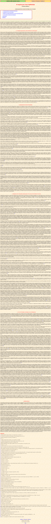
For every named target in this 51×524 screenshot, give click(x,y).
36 (19, 221)
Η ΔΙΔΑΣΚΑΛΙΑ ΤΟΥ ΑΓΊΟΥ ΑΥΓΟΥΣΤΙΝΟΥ (8, 12)
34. (0, 475)
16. (0, 453)
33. (0, 474)
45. (0, 489)
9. (0, 444)
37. (0, 479)
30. (0, 470)
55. (0, 502)
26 (21, 169)
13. (0, 449)
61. (0, 510)
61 (49, 381)
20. (0, 458)
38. (0, 480)
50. (0, 496)
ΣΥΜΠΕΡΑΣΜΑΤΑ (4, 16)
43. (0, 486)
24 (4, 160)
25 (2, 165)
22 (12, 148)
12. (0, 448)
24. (0, 463)
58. (0, 506)
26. (0, 465)
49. (0, 495)
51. (0, 497)
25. (0, 464)
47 (26, 295)
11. (0, 447)
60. (0, 509)
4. (0, 438)
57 (3, 345)
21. (0, 459)
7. (0, 442)
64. (0, 514)
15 (47, 107)
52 (37, 319)
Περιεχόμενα (25, 519)
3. (0, 437)
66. (0, 516)
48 (46, 300)
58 (8, 348)
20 (38, 141)
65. (0, 515)
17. (0, 454)
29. (0, 469)
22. (0, 460)
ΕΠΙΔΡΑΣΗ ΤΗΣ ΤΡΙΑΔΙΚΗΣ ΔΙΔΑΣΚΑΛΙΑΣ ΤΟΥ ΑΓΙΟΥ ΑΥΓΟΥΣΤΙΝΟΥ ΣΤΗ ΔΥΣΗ (13, 13)
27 (5, 174)
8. (0, 443)
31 (35, 197)
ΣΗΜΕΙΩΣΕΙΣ (4, 17)
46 (42, 287)
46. (0, 491)
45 (33, 278)
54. (0, 501)
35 (14, 213)
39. (0, 481)
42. (0, 485)
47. (0, 492)
